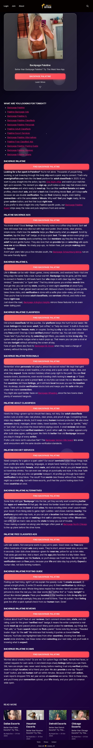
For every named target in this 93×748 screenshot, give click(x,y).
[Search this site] (87, 6)
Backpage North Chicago (75, 524)
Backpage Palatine (16, 107)
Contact (54, 742)
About (21, 6)
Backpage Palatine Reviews (20, 150)
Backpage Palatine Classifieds (21, 120)
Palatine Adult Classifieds (19, 129)
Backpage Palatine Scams (19, 154)
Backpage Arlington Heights (37, 302)
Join (14, 6)
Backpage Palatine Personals (20, 125)
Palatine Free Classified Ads (20, 141)
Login (6, 6)
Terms (38, 742)
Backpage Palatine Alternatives (21, 137)
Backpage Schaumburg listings (67, 252)
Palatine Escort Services (18, 133)
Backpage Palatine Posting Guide (22, 146)
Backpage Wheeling (47, 393)
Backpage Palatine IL (17, 116)
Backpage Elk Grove (44, 346)
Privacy (46, 742)
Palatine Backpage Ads (18, 112)
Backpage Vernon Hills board (59, 440)
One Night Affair (53, 182)
